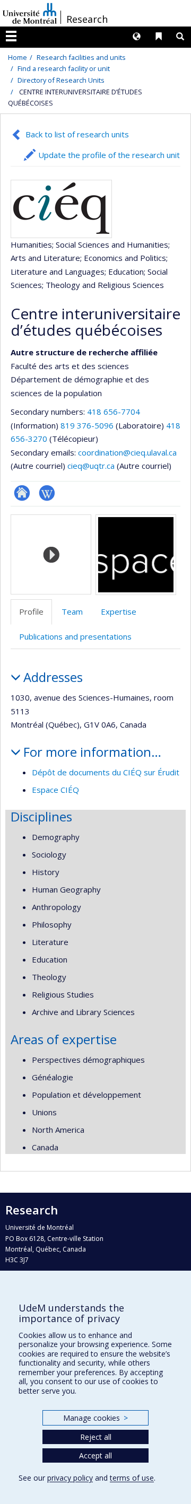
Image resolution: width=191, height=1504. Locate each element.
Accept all (95, 1455)
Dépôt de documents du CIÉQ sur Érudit (105, 772)
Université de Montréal (30, 13)
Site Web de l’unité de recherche (22, 493)
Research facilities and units (81, 57)
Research (87, 19)
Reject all (95, 1437)
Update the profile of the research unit (109, 155)
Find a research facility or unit (64, 68)
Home (17, 57)
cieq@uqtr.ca (91, 465)
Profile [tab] (31, 611)
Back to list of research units (77, 134)
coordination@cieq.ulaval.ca (127, 452)
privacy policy (70, 1478)
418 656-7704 (113, 411)
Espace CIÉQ (55, 789)
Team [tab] (72, 611)
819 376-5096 (88, 425)
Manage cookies (95, 1418)
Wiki (47, 493)
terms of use (132, 1478)
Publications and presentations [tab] (75, 636)
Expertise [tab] (118, 611)
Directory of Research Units (61, 80)
